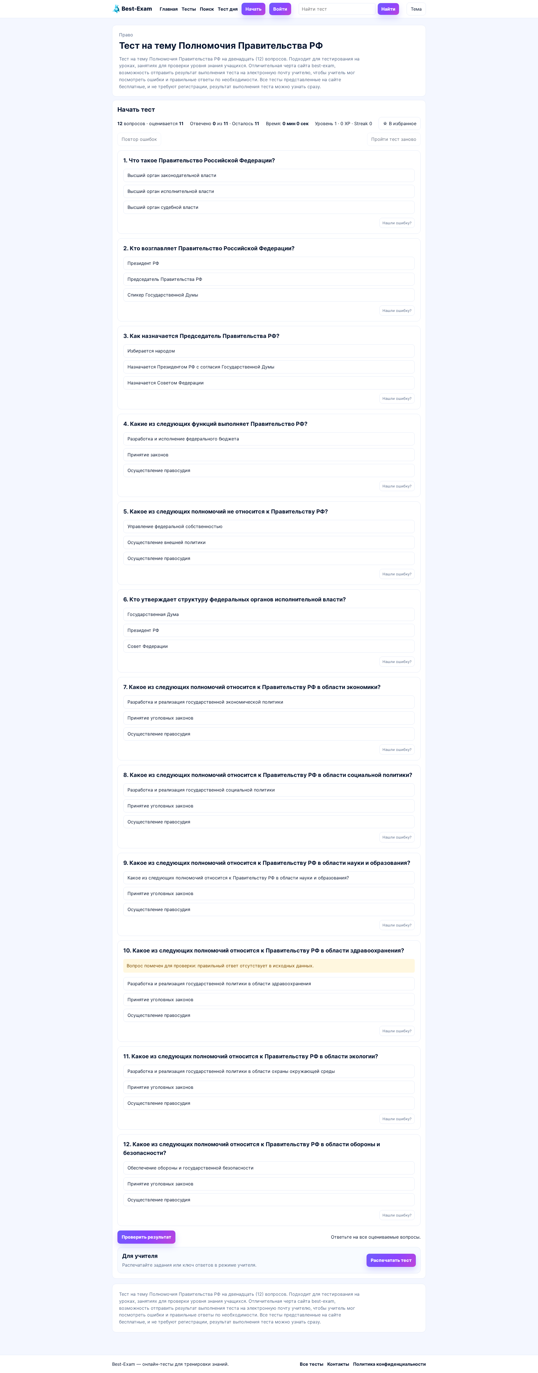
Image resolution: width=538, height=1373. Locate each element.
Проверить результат (146, 1237)
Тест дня (228, 9)
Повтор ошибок (139, 139)
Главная (169, 9)
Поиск (207, 9)
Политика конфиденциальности (389, 1364)
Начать (253, 9)
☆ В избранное (399, 123)
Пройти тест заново (393, 139)
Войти (280, 9)
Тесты (189, 9)
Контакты (338, 1364)
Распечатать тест (391, 1260)
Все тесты (311, 1364)
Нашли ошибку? (397, 223)
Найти (388, 9)
